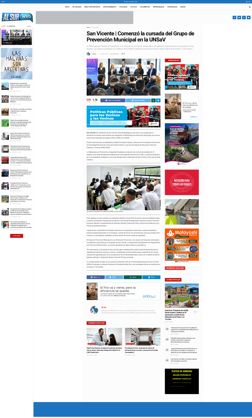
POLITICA (133, 7)
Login (249, 1)
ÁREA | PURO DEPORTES (92, 7)
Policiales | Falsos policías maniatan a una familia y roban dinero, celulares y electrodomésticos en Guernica (183, 340)
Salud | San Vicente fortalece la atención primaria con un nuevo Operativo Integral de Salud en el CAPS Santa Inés (104, 350)
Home (3, 1)
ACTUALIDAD (76, 7)
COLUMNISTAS (145, 7)
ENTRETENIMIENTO (109, 7)
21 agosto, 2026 (92, 355)
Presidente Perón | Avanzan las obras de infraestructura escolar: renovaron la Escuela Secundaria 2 (21, 148)
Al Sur (94, 54)
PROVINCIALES (172, 7)
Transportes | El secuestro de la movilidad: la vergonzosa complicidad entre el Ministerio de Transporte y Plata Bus (184, 329)
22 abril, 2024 (104, 54)
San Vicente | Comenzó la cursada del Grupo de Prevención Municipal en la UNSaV (16, 38)
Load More (16, 235)
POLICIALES (123, 7)
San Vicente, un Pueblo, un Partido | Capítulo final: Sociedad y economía (21, 111)
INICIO (67, 7)
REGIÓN (182, 7)
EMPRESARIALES (158, 7)
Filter (29, 26)
